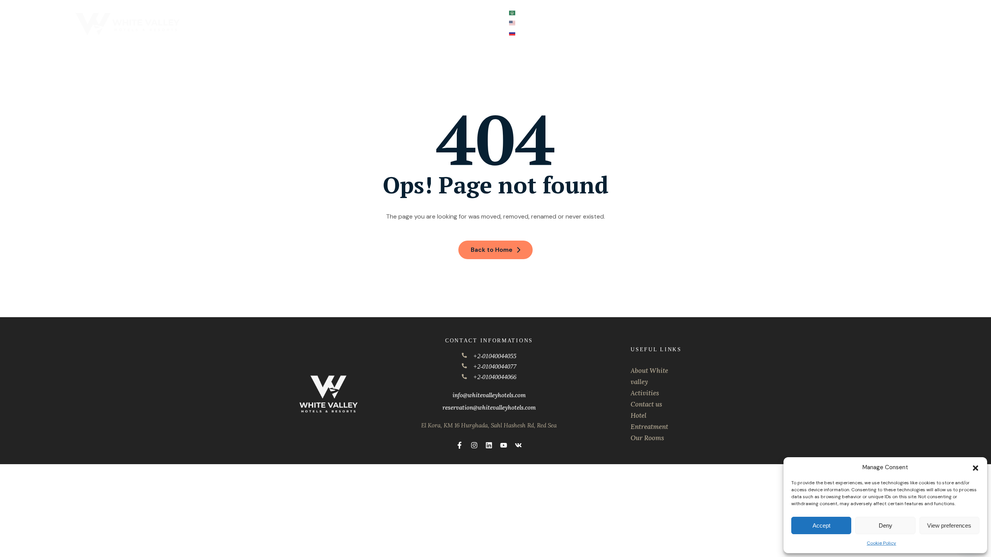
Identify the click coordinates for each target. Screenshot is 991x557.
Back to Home (492, 250)
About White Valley (307, 13)
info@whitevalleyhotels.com (489, 395)
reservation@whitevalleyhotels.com (489, 407)
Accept (821, 525)
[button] (975, 467)
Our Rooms (647, 438)
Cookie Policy (881, 543)
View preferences (949, 525)
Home (266, 13)
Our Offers (403, 13)
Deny (885, 525)
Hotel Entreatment (649, 421)
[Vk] (518, 445)
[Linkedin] (488, 445)
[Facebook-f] (459, 445)
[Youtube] (503, 445)
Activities (440, 13)
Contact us (484, 13)
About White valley (649, 376)
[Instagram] (474, 445)
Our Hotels (358, 13)
